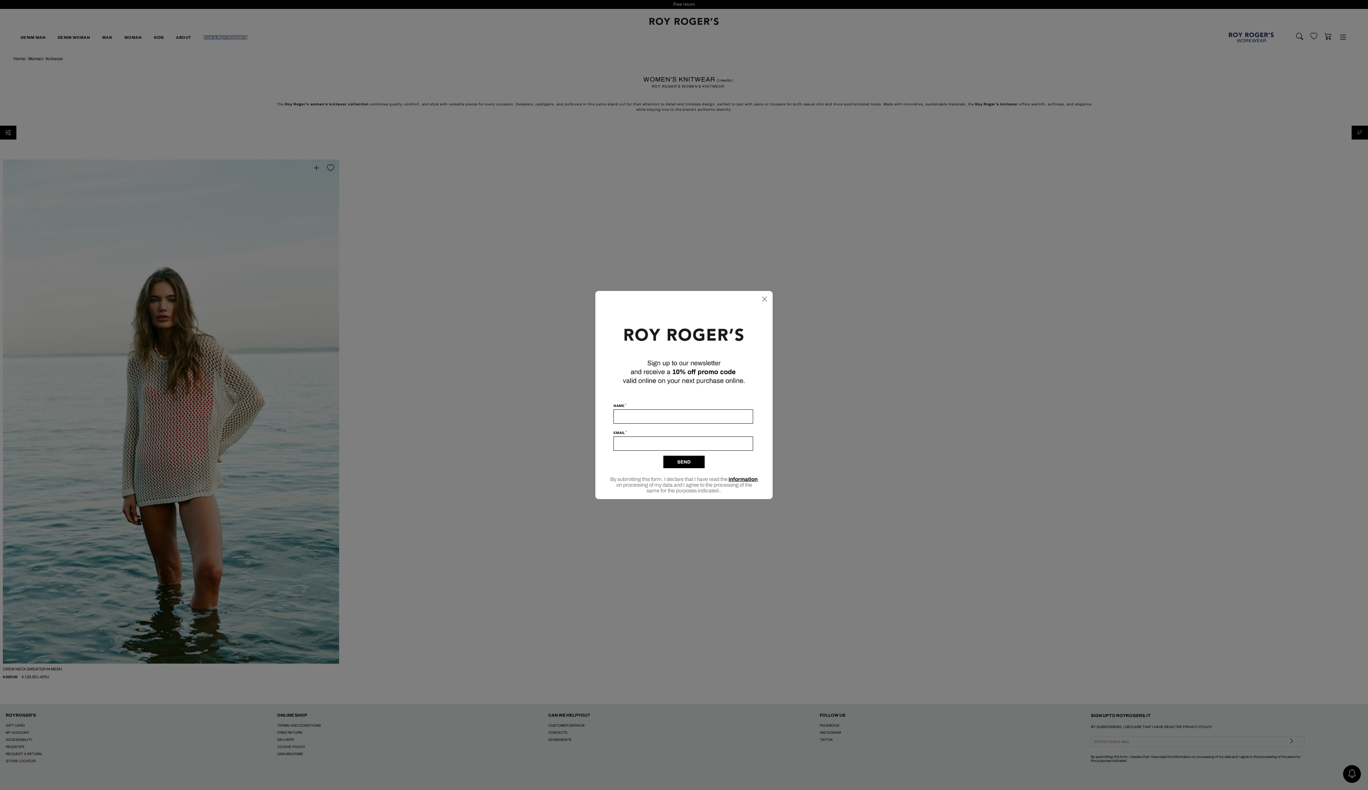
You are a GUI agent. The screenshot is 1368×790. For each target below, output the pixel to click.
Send (684, 462)
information (743, 479)
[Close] (764, 299)
